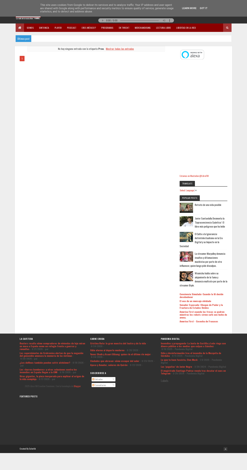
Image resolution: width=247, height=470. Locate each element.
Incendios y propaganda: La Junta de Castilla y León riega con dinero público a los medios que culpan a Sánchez (193, 344)
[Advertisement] (203, 117)
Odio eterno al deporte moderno (107, 350)
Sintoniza (44, 27)
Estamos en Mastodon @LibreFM (194, 176)
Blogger (77, 386)
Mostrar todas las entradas (120, 49)
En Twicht (124, 27)
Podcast (71, 27)
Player (58, 27)
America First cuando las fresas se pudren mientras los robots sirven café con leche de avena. (203, 314)
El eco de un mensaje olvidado (195, 301)
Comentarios (100, 385)
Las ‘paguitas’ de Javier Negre (176, 366)
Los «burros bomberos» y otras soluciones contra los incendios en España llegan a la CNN (48, 371)
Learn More (189, 8)
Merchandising (143, 27)
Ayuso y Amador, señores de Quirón (109, 365)
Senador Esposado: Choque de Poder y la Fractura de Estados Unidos (201, 306)
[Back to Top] (225, 449)
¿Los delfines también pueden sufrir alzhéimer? (45, 362)
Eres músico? (89, 27)
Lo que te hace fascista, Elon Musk (179, 359)
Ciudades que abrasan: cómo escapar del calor (114, 361)
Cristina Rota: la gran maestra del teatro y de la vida (118, 343)
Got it (204, 8)
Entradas (98, 379)
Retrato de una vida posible (208, 205)
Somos (30, 27)
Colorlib (32, 448)
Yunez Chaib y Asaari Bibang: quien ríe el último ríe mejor (120, 354)
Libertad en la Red (186, 27)
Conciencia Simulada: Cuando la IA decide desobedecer (201, 295)
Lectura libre (163, 27)
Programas (107, 27)
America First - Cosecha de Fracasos (199, 321)
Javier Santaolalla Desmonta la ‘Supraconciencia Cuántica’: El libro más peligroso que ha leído (210, 222)
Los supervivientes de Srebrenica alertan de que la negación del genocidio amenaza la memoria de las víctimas (51, 354)
